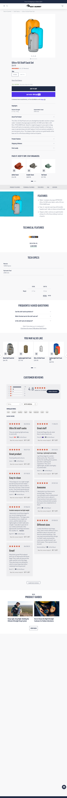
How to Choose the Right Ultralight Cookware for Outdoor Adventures (44, 620)
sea (47, 412)
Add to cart (33, 89)
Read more (21, 530)
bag (30, 412)
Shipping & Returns (17, 143)
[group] (33, 36)
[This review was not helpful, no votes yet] (28, 440)
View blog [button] (33, 628)
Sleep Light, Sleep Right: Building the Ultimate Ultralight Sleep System (18, 620)
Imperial (45, 295)
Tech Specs (41, 187)
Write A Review (53, 391)
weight (14, 412)
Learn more (33, 246)
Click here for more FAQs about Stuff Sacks (33, 328)
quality (20, 412)
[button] (30, 58)
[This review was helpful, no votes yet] (25, 440)
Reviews (55, 187)
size (8, 412)
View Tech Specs (17, 80)
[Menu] (4, 6)
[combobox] (14, 404)
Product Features (16, 139)
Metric (49, 295)
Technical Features (28, 187)
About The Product (17, 117)
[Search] (7, 6)
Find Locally (15, 148)
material (36, 412)
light (25, 412)
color (42, 412)
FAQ (48, 187)
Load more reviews (33, 583)
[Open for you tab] (64, 787)
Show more (10, 416)
